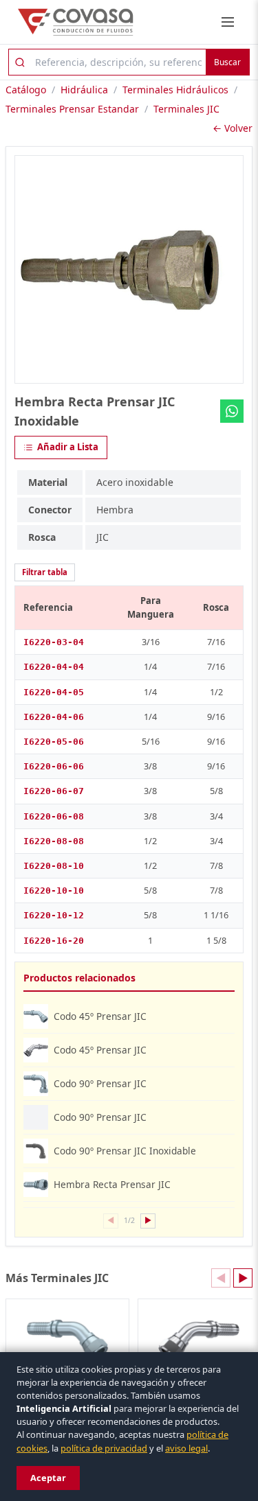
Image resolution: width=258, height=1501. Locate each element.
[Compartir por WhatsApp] (232, 411)
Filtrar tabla (44, 572)
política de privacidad (104, 1448)
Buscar (227, 62)
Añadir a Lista (67, 447)
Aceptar (48, 1477)
